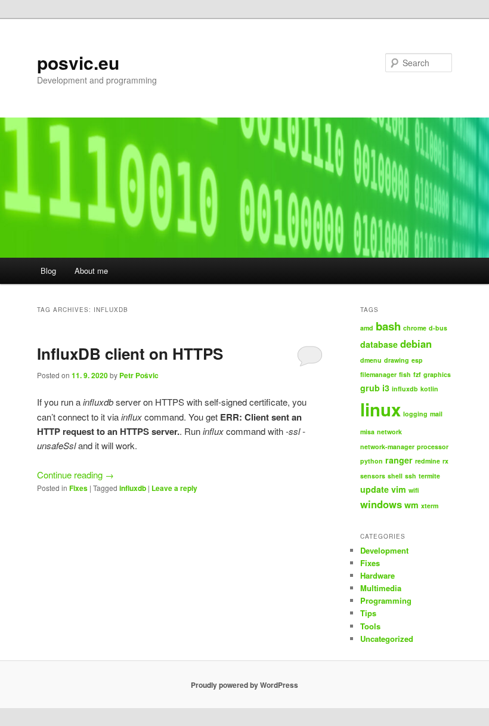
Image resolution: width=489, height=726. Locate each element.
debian (416, 343)
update (374, 489)
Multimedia (380, 588)
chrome (414, 327)
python (371, 460)
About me (91, 270)
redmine (427, 460)
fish (405, 374)
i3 (385, 388)
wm (411, 505)
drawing (396, 360)
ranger (399, 460)
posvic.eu (78, 62)
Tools (370, 626)
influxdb (132, 488)
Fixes (78, 488)
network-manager (387, 446)
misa (367, 431)
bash (388, 326)
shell (395, 475)
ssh (410, 475)
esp (417, 360)
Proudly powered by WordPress (244, 684)
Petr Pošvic (139, 375)
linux (380, 409)
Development (384, 550)
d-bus (438, 327)
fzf (417, 374)
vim (398, 489)
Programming (385, 600)
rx (445, 460)
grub (370, 388)
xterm (429, 505)
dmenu (371, 360)
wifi (413, 490)
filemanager (378, 374)
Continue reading (75, 474)
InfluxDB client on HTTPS (130, 353)
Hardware (377, 575)
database (379, 344)
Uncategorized (386, 638)
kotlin (429, 388)
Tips (368, 613)
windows (381, 504)
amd (366, 327)
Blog (48, 270)
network (389, 431)
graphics (437, 374)
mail (436, 413)
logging (415, 413)
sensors (372, 475)
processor (432, 446)
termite (429, 475)
